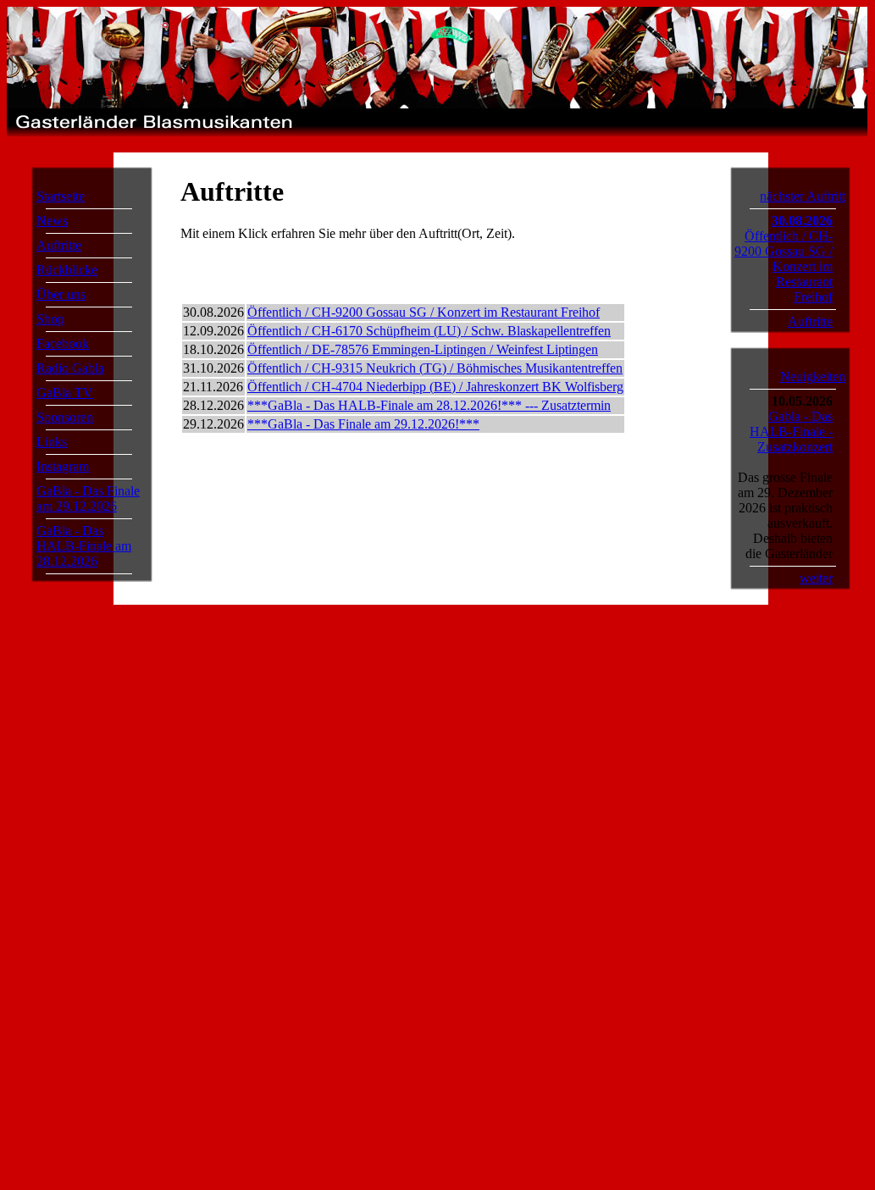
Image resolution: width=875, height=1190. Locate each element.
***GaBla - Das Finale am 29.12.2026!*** (363, 424)
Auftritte (58, 245)
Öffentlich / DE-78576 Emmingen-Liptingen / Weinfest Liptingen (422, 349)
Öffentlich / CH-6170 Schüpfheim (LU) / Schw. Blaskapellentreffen (429, 331)
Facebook (62, 343)
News (52, 220)
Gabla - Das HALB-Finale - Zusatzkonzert (791, 431)
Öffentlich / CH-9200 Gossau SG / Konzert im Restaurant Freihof (423, 312)
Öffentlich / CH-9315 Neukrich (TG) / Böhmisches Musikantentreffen (435, 368)
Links (51, 441)
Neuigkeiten (812, 376)
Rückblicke (66, 270)
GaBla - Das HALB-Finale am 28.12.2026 (83, 545)
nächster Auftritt (802, 196)
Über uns (61, 294)
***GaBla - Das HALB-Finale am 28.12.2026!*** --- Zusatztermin (429, 405)
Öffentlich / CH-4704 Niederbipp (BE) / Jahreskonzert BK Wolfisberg (435, 386)
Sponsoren (64, 417)
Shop (50, 319)
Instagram (62, 466)
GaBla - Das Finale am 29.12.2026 (88, 498)
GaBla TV (64, 392)
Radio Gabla (70, 368)
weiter (816, 578)
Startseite (60, 196)
